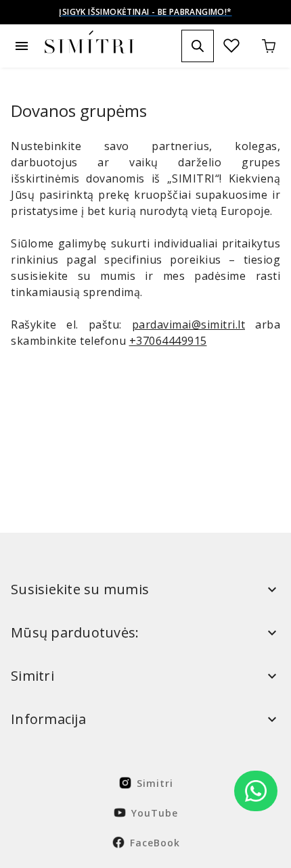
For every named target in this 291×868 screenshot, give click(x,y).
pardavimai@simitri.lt (189, 324)
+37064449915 (168, 340)
